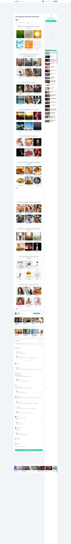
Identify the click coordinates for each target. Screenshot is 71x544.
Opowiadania (38, 1)
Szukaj (47, 1)
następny (54, 50)
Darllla (18, 19)
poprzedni (47, 50)
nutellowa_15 (18, 438)
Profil (42, 313)
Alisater (17, 416)
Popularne (23, 1)
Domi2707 (17, 443)
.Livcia (18, 411)
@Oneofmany (18, 380)
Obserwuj (22, 22)
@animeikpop (18, 403)
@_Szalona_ (17, 392)
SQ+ (43, 1)
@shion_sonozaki (18, 369)
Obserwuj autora (37, 313)
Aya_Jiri (17, 363)
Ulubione (27, 22)
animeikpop (18, 396)
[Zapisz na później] (30, 22)
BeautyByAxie (18, 427)
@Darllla (17, 353)
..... (16, 384)
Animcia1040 (18, 347)
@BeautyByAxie (18, 434)
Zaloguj (51, 1)
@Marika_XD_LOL (18, 412)
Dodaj (56, 1)
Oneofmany (18, 373)
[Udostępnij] (12, 36)
